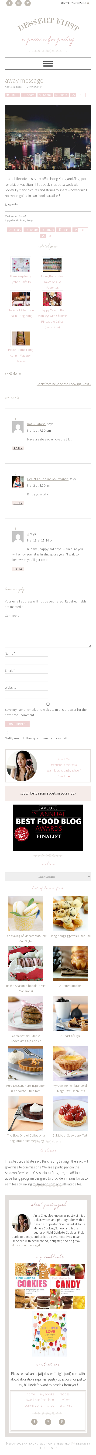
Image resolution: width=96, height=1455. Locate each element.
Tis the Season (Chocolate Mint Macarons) (26, 988)
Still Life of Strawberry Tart (70, 1135)
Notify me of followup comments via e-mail (36, 738)
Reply (18, 448)
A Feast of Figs (70, 1036)
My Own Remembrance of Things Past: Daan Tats (70, 1088)
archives (66, 1405)
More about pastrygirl (25, 1245)
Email (10, 670)
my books (47, 1394)
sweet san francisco (40, 1399)
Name (10, 653)
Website (11, 687)
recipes (64, 1394)
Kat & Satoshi (36, 424)
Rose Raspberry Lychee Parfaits (20, 279)
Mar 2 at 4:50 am (39, 485)
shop (51, 1405)
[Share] (73, 95)
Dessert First (48, 34)
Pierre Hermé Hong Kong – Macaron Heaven (20, 355)
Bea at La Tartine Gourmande (48, 479)
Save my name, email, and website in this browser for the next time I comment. (46, 712)
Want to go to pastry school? (64, 770)
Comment (13, 615)
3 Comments (34, 86)
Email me (64, 776)
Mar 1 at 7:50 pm (39, 430)
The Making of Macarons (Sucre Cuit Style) (26, 938)
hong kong (26, 220)
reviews (64, 1399)
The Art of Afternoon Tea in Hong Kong (20, 313)
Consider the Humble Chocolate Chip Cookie (26, 1038)
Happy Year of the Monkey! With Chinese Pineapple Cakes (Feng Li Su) (52, 318)
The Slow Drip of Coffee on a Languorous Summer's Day (26, 1138)
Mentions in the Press (64, 765)
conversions (33, 1405)
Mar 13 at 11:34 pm (41, 540)
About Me (63, 759)
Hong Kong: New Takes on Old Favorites (52, 282)
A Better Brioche (70, 986)
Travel (22, 216)
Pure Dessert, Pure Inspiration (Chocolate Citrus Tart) (25, 1088)
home (31, 1394)
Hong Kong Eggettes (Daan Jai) (70, 936)
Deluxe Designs (48, 1448)
